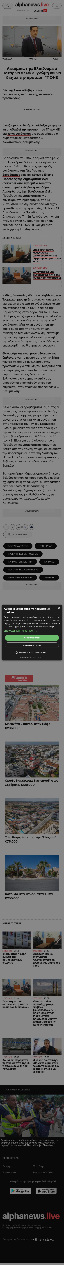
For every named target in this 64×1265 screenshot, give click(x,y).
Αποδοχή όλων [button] (32, 637)
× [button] (59, 608)
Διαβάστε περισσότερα (44, 626)
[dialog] (32, 632)
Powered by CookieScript (31, 657)
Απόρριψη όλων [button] (32, 645)
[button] (32, 630)
